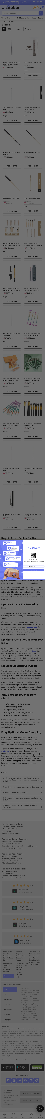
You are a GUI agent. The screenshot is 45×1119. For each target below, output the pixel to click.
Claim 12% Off (33, 570)
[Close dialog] (44, 540)
